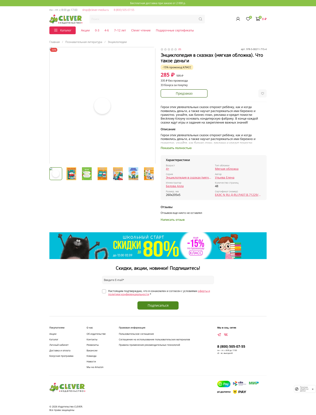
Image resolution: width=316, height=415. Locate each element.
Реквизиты (93, 344)
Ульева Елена (224, 177)
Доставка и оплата (59, 350)
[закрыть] (312, 388)
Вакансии (92, 350)
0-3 (97, 30)
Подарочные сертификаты (175, 30)
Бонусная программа (61, 355)
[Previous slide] (55, 106)
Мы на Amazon (95, 367)
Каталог (53, 339)
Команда (91, 355)
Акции (85, 30)
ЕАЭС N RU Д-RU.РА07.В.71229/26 (238, 195)
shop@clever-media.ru (95, 10)
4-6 (107, 30)
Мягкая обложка (226, 169)
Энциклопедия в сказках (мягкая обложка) (189, 177)
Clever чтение (141, 30)
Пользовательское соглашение (136, 333)
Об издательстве (96, 333)
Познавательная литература (83, 42)
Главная (54, 42)
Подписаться (158, 305)
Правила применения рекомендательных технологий (149, 344)
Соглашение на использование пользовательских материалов (154, 339)
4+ (167, 169)
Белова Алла (175, 186)
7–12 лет (120, 30)
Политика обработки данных (304, 389)
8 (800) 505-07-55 (124, 10)
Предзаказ (184, 93)
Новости (91, 361)
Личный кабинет (59, 344)
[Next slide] (150, 106)
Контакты (92, 339)
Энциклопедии (117, 42)
